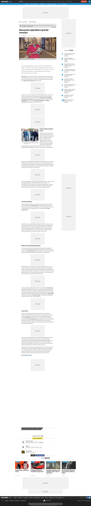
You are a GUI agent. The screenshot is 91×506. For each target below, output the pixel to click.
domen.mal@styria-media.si (26, 355)
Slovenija (24, 22)
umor (26, 429)
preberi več (37, 438)
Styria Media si (88, 500)
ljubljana (39, 429)
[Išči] (88, 1)
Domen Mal (24, 35)
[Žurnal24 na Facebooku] (87, 498)
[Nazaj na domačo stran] (20, 22)
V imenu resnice (31, 429)
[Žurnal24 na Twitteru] (89, 498)
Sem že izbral (54, 26)
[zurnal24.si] (6, 1)
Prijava (33, 455)
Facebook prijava (40, 455)
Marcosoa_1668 (29, 441)
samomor (23, 429)
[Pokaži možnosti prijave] (90, 1)
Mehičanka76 (29, 451)
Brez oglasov (84, 1)
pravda (35, 429)
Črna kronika (32, 22)
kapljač (27, 446)
